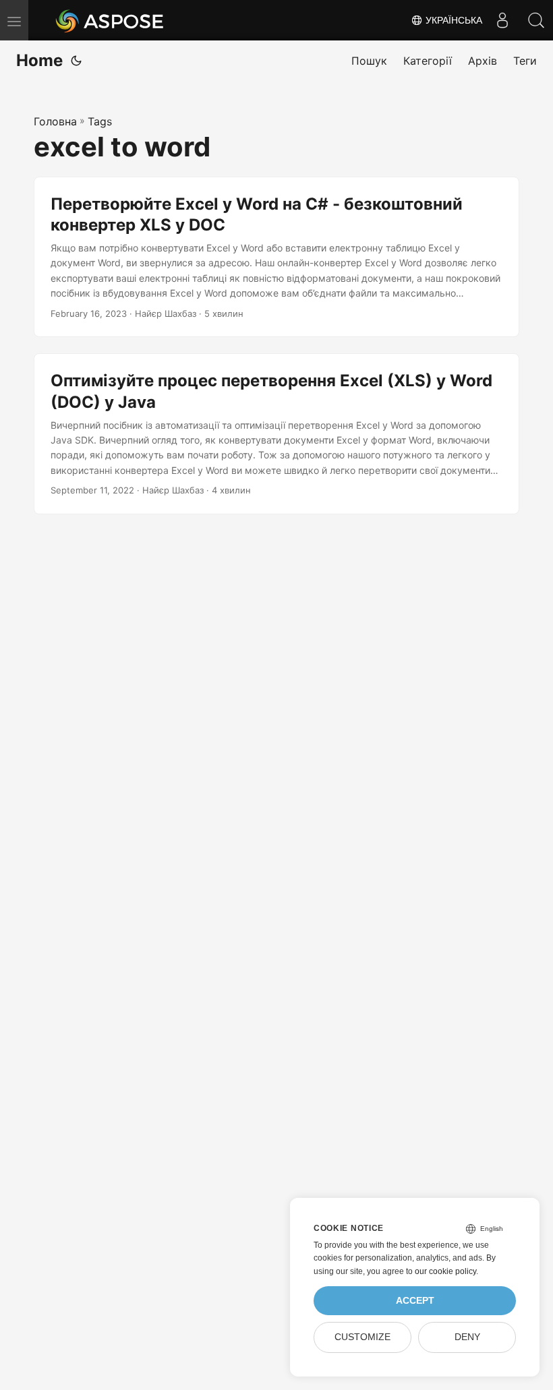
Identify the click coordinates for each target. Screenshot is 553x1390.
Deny (467, 1337)
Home (39, 60)
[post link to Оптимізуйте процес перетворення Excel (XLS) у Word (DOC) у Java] (276, 434)
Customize (362, 1337)
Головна (55, 121)
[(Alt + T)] (76, 60)
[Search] (536, 20)
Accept (415, 1301)
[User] (502, 20)
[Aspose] (110, 20)
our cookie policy (445, 1271)
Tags (100, 121)
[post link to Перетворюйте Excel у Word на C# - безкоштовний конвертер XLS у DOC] (276, 257)
